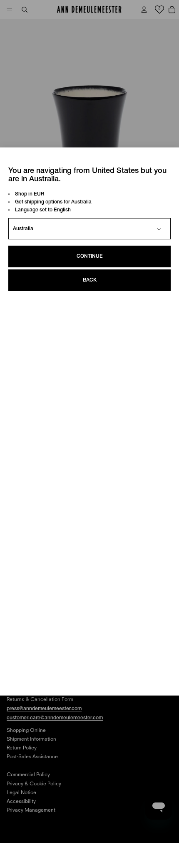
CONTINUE (90, 256)
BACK (90, 280)
